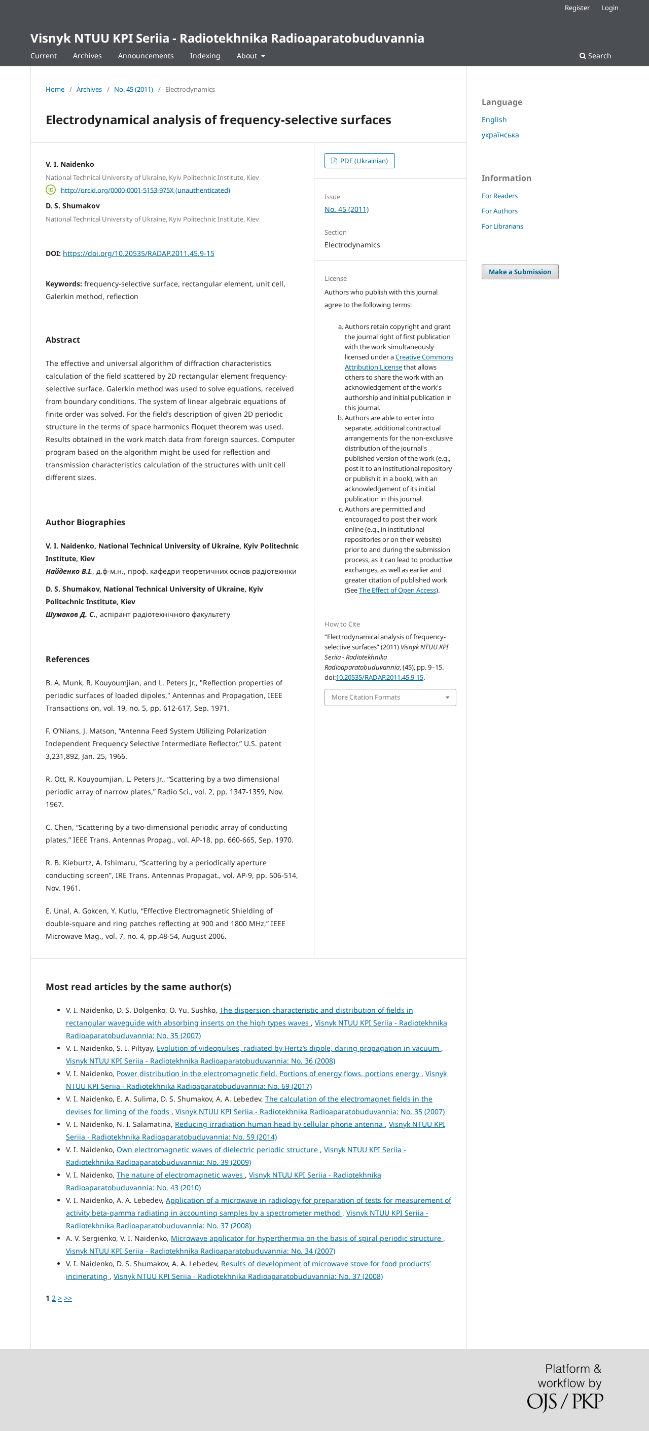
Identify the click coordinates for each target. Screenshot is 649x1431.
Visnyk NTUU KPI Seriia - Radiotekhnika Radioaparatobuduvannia (227, 37)
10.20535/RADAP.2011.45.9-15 (379, 677)
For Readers (500, 195)
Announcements (146, 55)
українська (500, 134)
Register (577, 7)
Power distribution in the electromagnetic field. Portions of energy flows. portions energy (269, 1073)
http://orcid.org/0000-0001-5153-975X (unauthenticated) (145, 189)
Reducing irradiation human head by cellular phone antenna (280, 1124)
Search (598, 55)
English (494, 119)
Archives (87, 55)
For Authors (500, 210)
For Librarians (502, 226)
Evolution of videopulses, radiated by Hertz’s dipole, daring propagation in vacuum (299, 1048)
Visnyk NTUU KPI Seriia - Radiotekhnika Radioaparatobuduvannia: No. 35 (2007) (310, 1111)
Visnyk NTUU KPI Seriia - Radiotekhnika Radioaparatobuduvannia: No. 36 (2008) (200, 1061)
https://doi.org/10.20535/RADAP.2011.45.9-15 (138, 253)
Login (610, 7)
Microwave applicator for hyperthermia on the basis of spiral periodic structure (307, 1238)
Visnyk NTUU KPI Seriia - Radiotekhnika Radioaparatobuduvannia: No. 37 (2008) (248, 1276)
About (248, 55)
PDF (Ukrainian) (363, 160)
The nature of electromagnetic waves (181, 1175)
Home (55, 89)
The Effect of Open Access (397, 590)
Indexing (205, 55)
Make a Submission (520, 271)
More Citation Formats (366, 697)
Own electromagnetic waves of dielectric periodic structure (218, 1149)
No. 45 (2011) (133, 89)
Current (43, 55)
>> (68, 1298)
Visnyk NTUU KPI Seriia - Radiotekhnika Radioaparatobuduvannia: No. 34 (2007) (200, 1251)
